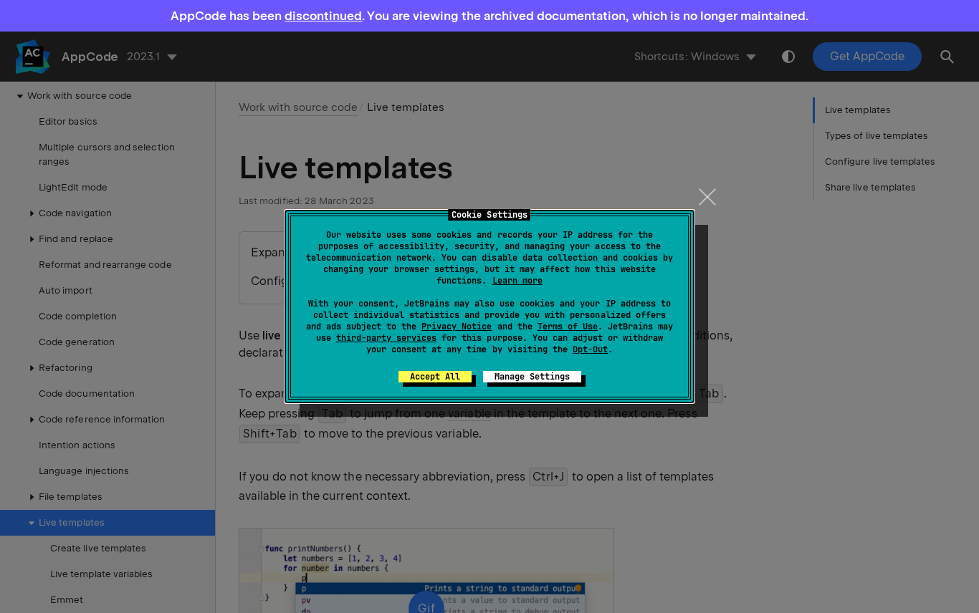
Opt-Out (590, 349)
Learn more (517, 280)
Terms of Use (568, 326)
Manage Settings (532, 376)
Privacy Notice (456, 326)
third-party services (386, 338)
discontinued (323, 16)
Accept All (435, 376)
